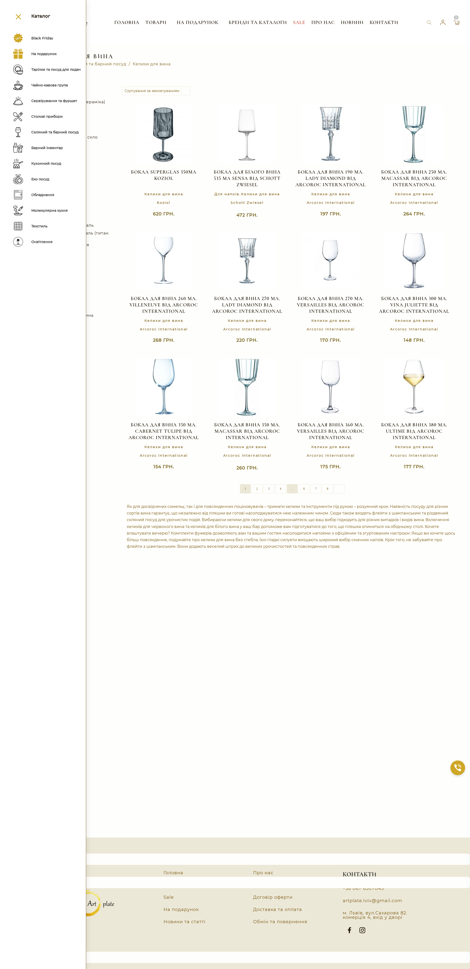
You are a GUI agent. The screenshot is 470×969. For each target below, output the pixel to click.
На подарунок (197, 22)
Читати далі (242, 217)
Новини (352, 22)
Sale (299, 22)
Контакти (384, 22)
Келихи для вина (163, 194)
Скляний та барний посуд (97, 64)
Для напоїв (226, 194)
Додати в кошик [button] (159, 216)
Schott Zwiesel (247, 202)
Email (7, 946)
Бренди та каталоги (258, 22)
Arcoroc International (331, 202)
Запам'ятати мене (25, 897)
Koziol (163, 202)
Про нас (323, 22)
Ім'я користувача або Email (32, 848)
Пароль (10, 871)
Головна (126, 22)
